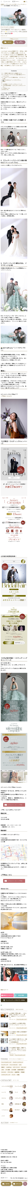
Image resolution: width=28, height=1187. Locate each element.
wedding (9, 1067)
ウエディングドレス (18, 1062)
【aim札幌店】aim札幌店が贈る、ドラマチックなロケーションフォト (18, 1025)
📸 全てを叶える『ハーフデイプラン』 (12, 80)
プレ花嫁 (8, 1069)
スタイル (4, 1098)
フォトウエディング (6, 1062)
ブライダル (10, 1072)
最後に (4, 81)
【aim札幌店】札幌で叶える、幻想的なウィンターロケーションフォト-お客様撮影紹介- (18, 1041)
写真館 (22, 1072)
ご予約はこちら (6, 88)
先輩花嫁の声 (18, 1104)
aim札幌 (14, 1069)
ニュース (4, 1092)
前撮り (3, 1067)
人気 (2, 1069)
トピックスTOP (12, 4)
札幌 (18, 1074)
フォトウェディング (21, 1019)
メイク (3, 1115)
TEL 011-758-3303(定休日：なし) (18, 1178)
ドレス (11, 1055)
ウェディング (4, 1064)
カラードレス (16, 1067)
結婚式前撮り (21, 1069)
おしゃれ (23, 1067)
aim (20, 1064)
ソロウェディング (5, 1074)
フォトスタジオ (13, 1064)
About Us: (5, 89)
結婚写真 (17, 1072)
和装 (3, 1104)
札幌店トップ (4, 4)
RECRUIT (17, 1109)
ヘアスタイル (5, 1109)
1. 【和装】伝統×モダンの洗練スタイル (12, 73)
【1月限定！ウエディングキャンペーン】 (12, 84)
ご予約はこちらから (6, 396)
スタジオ (3, 1072)
